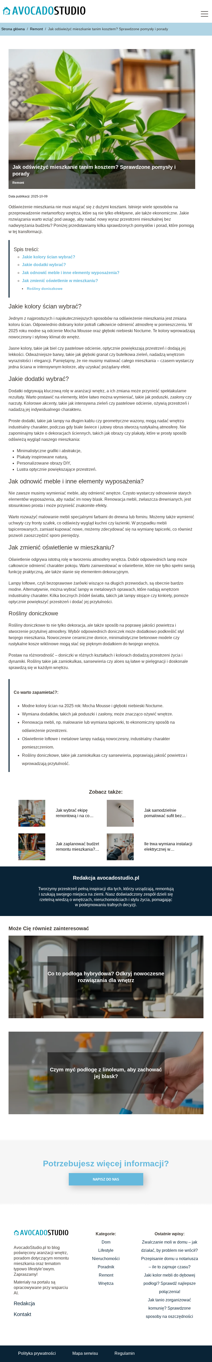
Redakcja (24, 1303)
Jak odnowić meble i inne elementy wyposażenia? (70, 272)
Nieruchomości (106, 1258)
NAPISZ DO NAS (106, 1179)
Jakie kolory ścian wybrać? (48, 257)
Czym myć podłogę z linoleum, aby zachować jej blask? (106, 1073)
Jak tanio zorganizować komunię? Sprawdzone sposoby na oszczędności (169, 1308)
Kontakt (22, 1314)
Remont (37, 29)
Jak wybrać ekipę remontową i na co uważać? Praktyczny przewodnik (75, 813)
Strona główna (13, 29)
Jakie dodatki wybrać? (44, 264)
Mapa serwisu (85, 1353)
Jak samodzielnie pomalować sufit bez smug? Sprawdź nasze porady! (165, 813)
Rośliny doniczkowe (45, 288)
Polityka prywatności (37, 1353)
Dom (106, 1242)
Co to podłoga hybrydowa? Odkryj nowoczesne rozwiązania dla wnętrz (106, 977)
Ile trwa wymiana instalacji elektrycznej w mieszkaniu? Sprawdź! (168, 847)
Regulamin (125, 1353)
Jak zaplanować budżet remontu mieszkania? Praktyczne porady (77, 847)
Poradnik (106, 1267)
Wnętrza (105, 1283)
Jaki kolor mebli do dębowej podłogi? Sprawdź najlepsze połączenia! (169, 1283)
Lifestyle (105, 1250)
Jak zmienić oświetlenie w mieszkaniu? (60, 280)
